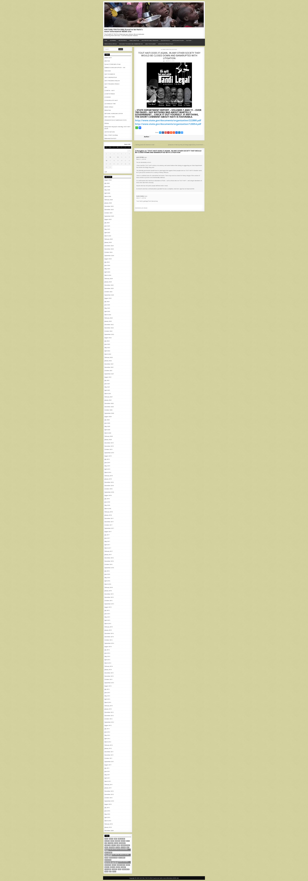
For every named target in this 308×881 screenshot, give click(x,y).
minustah (112, 867)
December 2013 (109, 673)
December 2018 (109, 482)
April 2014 (107, 659)
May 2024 (107, 268)
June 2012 (107, 732)
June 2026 (107, 186)
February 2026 (109, 199)
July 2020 (107, 420)
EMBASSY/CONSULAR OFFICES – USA (115, 67)
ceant (128, 841)
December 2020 (109, 403)
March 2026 (108, 196)
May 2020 (107, 426)
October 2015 (108, 600)
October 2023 (108, 291)
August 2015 (108, 607)
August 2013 (108, 686)
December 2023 (109, 285)
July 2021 (107, 380)
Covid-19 (113, 845)
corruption (107, 845)
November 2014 (109, 636)
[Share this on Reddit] (171, 132)
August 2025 (108, 219)
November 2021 (109, 367)
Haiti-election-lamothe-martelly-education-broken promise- (116, 850)
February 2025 (109, 239)
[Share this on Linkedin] (179, 132)
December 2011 (109, 751)
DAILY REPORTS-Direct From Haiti (150, 40)
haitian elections (113, 857)
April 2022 (107, 351)
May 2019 (107, 466)
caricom (123, 841)
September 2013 (109, 682)
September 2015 (109, 604)
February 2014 (109, 666)
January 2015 (108, 630)
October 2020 (108, 410)
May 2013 (107, 696)
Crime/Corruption (134, 40)
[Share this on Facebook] (163, 132)
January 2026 (108, 203)
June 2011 (107, 771)
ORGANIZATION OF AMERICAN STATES (116, 120)
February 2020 (109, 436)
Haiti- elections (108, 852)
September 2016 (109, 567)
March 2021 (108, 393)
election (118, 847)
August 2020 (108, 416)
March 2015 (108, 623)
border (112, 841)
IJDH (106, 87)
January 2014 (108, 669)
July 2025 (107, 222)
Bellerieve (107, 841)
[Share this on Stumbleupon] (174, 132)
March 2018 (108, 508)
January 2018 (108, 515)
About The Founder (150, 44)
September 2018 (109, 492)
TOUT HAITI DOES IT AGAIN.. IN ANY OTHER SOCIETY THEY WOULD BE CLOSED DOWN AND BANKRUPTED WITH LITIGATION (169, 55)
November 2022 (109, 328)
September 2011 (109, 761)
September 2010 (109, 801)
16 (106, 160)
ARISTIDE (107, 61)
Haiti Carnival (122, 857)
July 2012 (107, 728)
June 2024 (107, 265)
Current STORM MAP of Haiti (112, 64)
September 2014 (109, 643)
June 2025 (107, 226)
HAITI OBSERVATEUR (111, 77)
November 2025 (109, 209)
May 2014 (107, 656)
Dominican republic (125, 845)
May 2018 (107, 505)
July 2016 (107, 571)
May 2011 (107, 774)
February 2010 (109, 824)
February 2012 (109, 745)
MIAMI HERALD (109, 107)
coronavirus (122, 843)
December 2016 (109, 558)
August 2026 (108, 180)
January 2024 (108, 282)
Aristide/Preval (123, 40)
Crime (118, 845)
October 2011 (108, 758)
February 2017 (109, 551)
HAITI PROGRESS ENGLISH (112, 80)
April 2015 (107, 620)
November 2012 (109, 715)
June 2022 (107, 344)
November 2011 (109, 755)
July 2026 (107, 183)
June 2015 (107, 613)
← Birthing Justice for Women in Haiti (144, 144)
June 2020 (107, 423)
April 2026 (107, 193)
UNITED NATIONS (110, 132)
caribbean (118, 841)
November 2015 (109, 597)
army (115, 839)
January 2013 (108, 709)
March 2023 (108, 314)
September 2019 (109, 452)
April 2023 (107, 311)
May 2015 (107, 617)
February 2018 (109, 512)
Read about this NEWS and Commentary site (131, 44)
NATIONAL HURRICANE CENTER (114, 113)
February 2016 (109, 587)
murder (118, 867)
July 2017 (107, 535)
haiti (128, 847)
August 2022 (108, 337)
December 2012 (109, 712)
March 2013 (108, 702)
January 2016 (108, 590)
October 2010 (108, 797)
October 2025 (108, 213)
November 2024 (109, 249)
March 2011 (108, 781)
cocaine (116, 843)
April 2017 (107, 544)
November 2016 (109, 561)
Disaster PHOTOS (165, 40)
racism (106, 871)
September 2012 (109, 722)
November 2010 (109, 794)
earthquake (111, 847)
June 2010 (107, 811)
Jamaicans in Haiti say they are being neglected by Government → (186, 144)
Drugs (106, 847)
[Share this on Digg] (176, 132)
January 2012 (108, 748)
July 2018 (107, 498)
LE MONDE (108, 97)
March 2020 (108, 433)
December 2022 (109, 324)
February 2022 (109, 357)
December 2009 (109, 830)
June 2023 (107, 305)
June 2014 (107, 653)
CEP (105, 843)
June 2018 (107, 502)
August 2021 (108, 377)
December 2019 (109, 443)
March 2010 (108, 820)
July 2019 (107, 459)
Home (105, 40)
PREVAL (107, 123)
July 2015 (107, 610)
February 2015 (109, 627)
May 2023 (107, 308)
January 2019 (108, 479)
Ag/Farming (113, 40)
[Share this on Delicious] (182, 132)
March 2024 (108, 275)
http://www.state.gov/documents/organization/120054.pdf (168, 124)
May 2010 (107, 814)
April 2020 (107, 429)
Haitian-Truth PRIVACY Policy (165, 44)
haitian (106, 857)
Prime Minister (125, 869)
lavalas (128, 865)
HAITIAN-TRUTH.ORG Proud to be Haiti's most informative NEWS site (123, 30)
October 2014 (108, 640)
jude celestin (108, 865)
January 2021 (108, 400)
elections (123, 847)
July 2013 (107, 689)
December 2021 (109, 364)
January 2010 (108, 827)
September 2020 (109, 413)
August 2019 (108, 456)
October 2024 (108, 252)
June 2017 (107, 538)
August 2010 (108, 804)
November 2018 (109, 485)
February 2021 (109, 397)
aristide (111, 839)
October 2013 (108, 679)
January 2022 (108, 360)
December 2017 (109, 518)
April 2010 (107, 817)
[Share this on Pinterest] (168, 132)
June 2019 (107, 462)
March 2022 (108, 354)
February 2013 (109, 705)
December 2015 (109, 594)
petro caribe (108, 869)
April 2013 (107, 699)
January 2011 (108, 788)
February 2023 (109, 318)
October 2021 (108, 370)
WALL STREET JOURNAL (111, 135)
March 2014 (108, 663)
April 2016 (107, 581)
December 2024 (109, 245)
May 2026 (107, 190)
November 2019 (109, 446)
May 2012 (107, 735)
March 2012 (108, 742)
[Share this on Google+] (166, 132)
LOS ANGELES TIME (110, 103)
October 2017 (108, 525)
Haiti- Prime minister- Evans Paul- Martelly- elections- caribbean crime (117, 855)
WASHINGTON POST (110, 138)
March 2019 (108, 472)
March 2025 (108, 236)
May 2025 (107, 229)
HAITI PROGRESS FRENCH (112, 84)
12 (118, 157)
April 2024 (107, 272)
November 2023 (109, 288)
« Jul (106, 171)
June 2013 (107, 692)
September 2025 (109, 216)
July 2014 (107, 650)
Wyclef (114, 871)
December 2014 (109, 633)
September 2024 (109, 255)
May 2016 (107, 577)
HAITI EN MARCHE (110, 74)
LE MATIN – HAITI (110, 90)
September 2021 (109, 374)
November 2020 (109, 406)
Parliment (123, 867)
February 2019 (109, 475)
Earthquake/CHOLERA (178, 40)
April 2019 (107, 469)
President (114, 869)
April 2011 (107, 778)
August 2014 (108, 646)
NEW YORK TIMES (110, 117)
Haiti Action (108, 71)
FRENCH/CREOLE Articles (110, 44)
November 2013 (109, 676)
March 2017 (108, 548)
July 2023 (107, 301)
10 (110, 157)
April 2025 (107, 232)
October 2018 (108, 489)
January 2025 (108, 242)
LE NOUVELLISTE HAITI (111, 100)
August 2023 (108, 298)
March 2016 (108, 584)
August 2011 (108, 765)
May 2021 (107, 387)
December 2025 (109, 206)
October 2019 (108, 449)
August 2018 (108, 495)
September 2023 (109, 295)
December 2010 (109, 791)
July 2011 (107, 768)
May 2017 (107, 541)
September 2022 (109, 334)
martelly (107, 867)
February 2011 (109, 784)
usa (110, 871)
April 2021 (107, 390)
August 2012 (108, 725)
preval (119, 869)
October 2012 (108, 719)
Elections (188, 40)
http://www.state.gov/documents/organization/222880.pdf (168, 120)
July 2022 (107, 341)
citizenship (110, 843)
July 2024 (107, 262)
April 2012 (107, 738)
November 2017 (109, 521)
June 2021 (107, 383)
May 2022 (107, 347)
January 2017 (108, 554)
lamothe (114, 865)
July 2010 (107, 807)
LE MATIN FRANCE (110, 94)
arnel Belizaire (121, 839)
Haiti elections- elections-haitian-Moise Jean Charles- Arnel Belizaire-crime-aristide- (117, 862)
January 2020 (108, 439)
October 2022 (108, 331)
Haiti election (108, 860)
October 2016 (108, 564)
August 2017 (108, 531)
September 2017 (109, 528)
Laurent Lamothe (121, 865)
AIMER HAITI (108, 57)
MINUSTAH (108, 110)
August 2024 (108, 259)
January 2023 (108, 321)
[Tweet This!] (160, 132)
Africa (106, 839)
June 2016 (107, 574)
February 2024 (109, 278)
